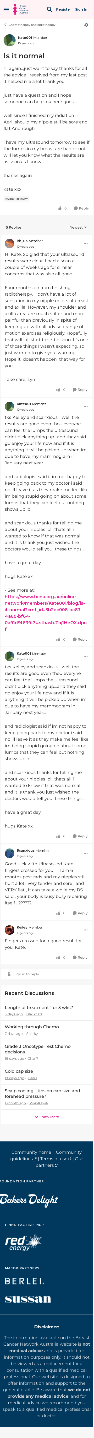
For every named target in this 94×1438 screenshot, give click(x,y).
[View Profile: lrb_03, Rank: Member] (9, 243)
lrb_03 (22, 241)
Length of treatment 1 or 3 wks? (39, 1007)
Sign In (81, 9)
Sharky (32, 1033)
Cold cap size (19, 1071)
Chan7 (33, 1058)
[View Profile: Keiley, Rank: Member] (9, 930)
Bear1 (32, 1078)
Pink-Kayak (38, 1103)
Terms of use (53, 1158)
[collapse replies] (46, 237)
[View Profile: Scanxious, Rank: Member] (9, 853)
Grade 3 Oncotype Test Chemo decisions (38, 1049)
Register (63, 9)
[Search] (49, 9)
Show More (49, 1117)
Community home (31, 1152)
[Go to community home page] (20, 9)
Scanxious (25, 850)
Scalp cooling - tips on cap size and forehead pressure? (42, 1093)
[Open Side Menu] (6, 9)
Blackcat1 (34, 1014)
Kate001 (25, 37)
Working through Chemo (32, 1027)
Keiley (22, 927)
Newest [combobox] (78, 227)
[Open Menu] (86, 24)
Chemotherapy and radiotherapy (32, 25)
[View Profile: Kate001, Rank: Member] (10, 40)
